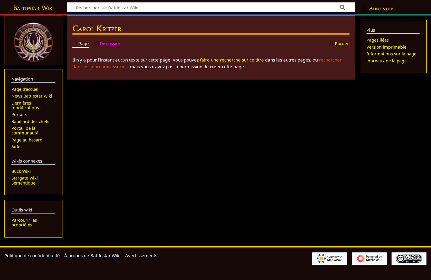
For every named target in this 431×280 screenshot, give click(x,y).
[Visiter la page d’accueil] (33, 41)
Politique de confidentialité (32, 255)
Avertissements (141, 255)
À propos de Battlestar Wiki (92, 255)
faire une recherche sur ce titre (232, 60)
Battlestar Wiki (33, 8)
